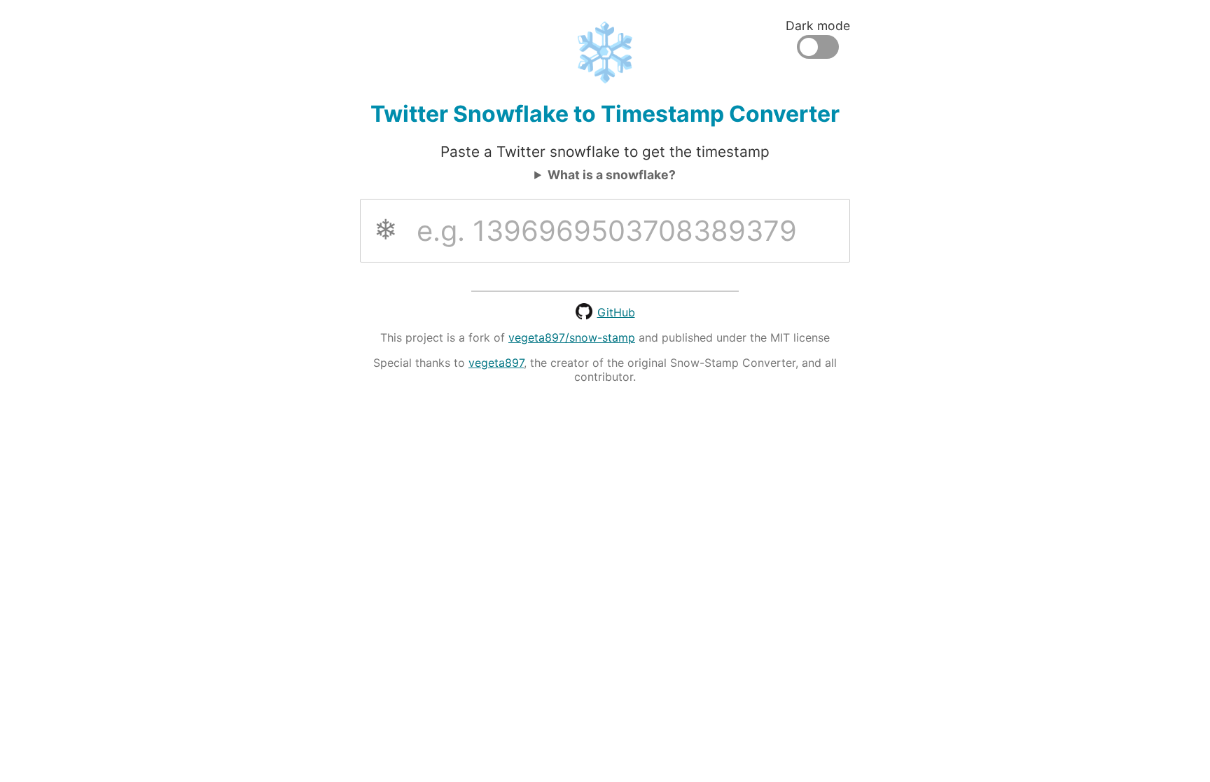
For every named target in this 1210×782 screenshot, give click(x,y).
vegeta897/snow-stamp (571, 337)
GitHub (616, 312)
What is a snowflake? (612, 174)
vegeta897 (496, 363)
